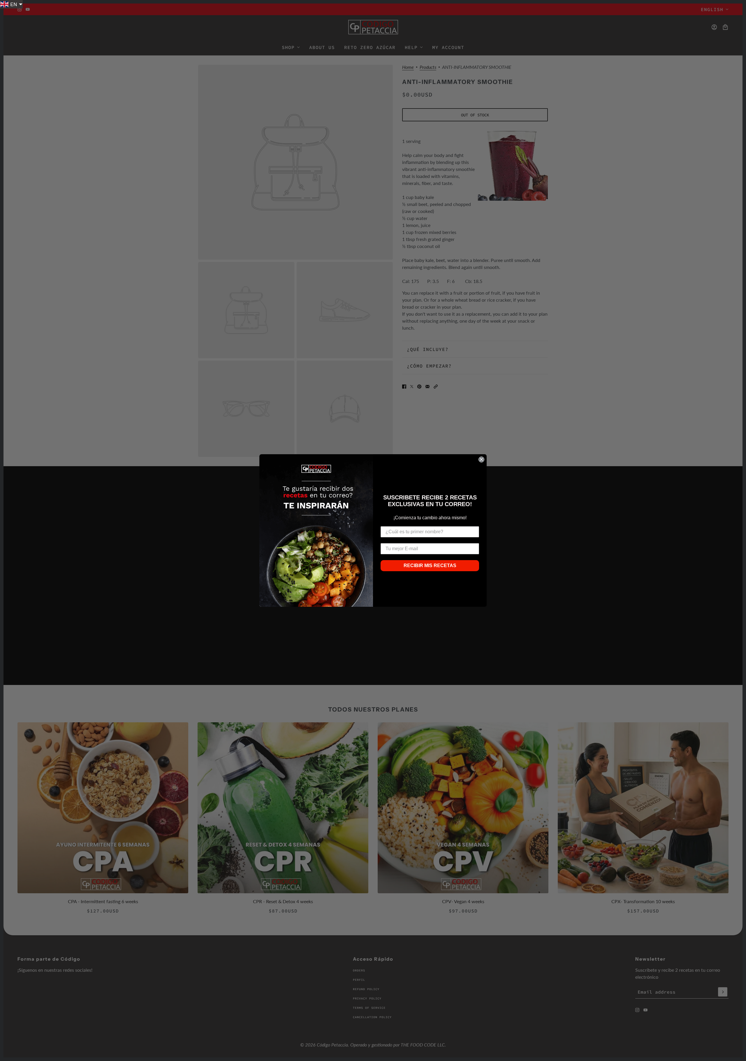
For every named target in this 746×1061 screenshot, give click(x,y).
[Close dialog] (481, 459)
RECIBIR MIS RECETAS (430, 565)
